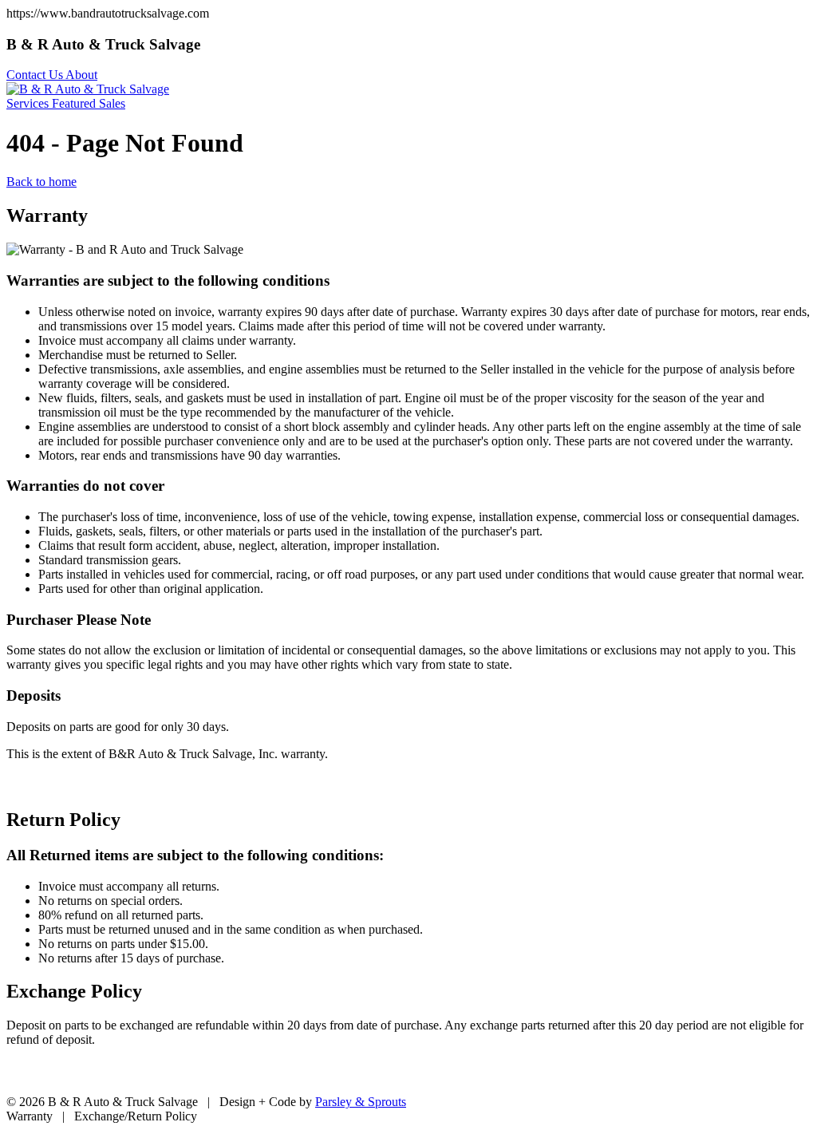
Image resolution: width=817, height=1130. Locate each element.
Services (29, 103)
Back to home (41, 181)
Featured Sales (88, 103)
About (81, 74)
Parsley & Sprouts (360, 1101)
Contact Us (35, 74)
